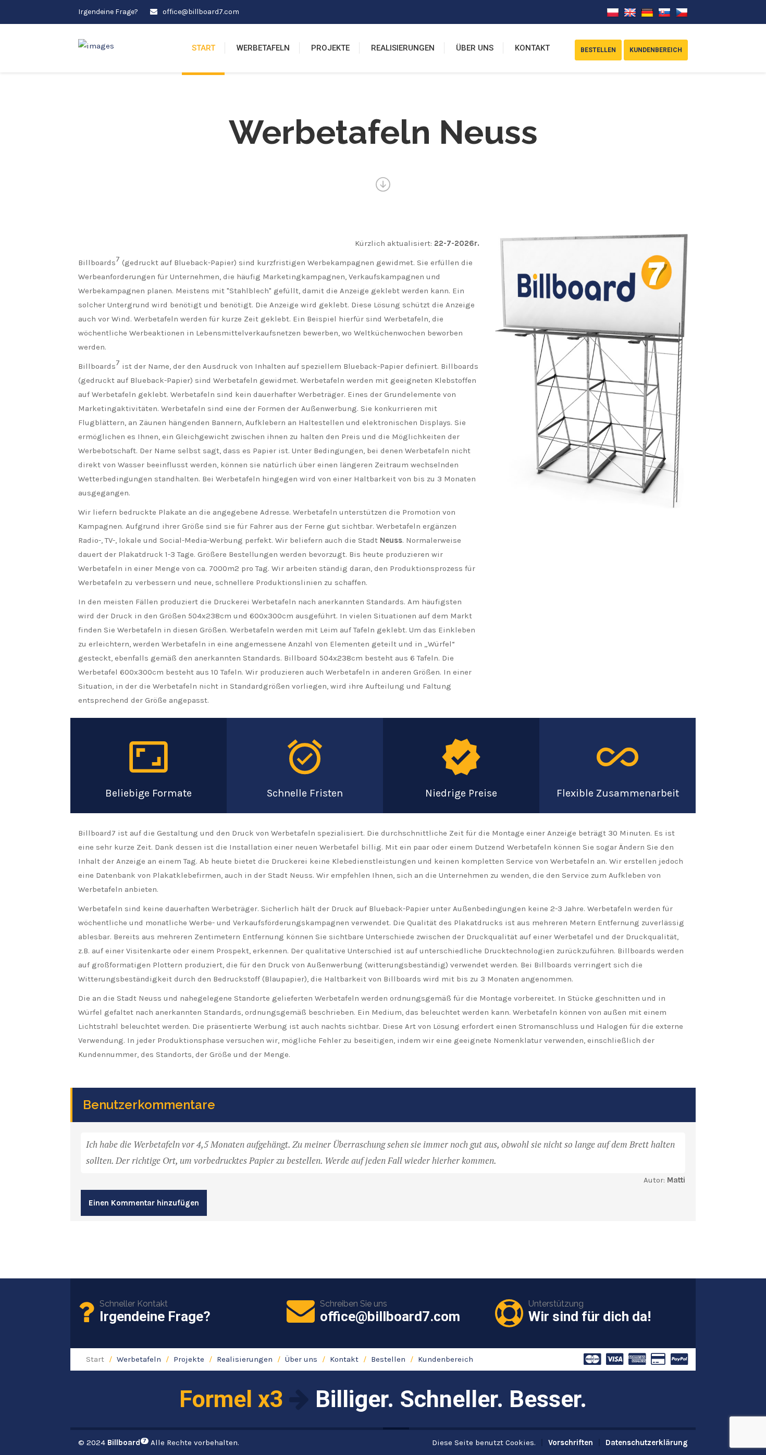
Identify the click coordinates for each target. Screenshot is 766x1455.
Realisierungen (403, 48)
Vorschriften (570, 1442)
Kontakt (532, 48)
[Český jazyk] (681, 11)
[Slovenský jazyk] (664, 11)
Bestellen (388, 1359)
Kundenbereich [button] (655, 50)
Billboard (126, 1442)
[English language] (630, 11)
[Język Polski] (613, 11)
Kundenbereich (445, 1359)
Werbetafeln (263, 48)
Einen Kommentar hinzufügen (144, 1203)
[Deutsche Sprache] (647, 11)
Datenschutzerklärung (647, 1442)
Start (203, 48)
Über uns (474, 48)
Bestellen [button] (598, 50)
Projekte (330, 48)
